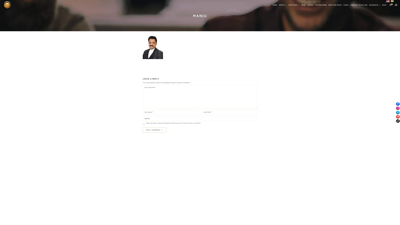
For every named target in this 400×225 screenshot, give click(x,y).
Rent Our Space (335, 5)
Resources (373, 5)
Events (310, 5)
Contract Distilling (359, 5)
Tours (346, 5)
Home (275, 5)
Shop (384, 5)
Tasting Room (321, 5)
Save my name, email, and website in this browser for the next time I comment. (173, 123)
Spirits (282, 5)
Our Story (293, 5)
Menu (303, 5)
